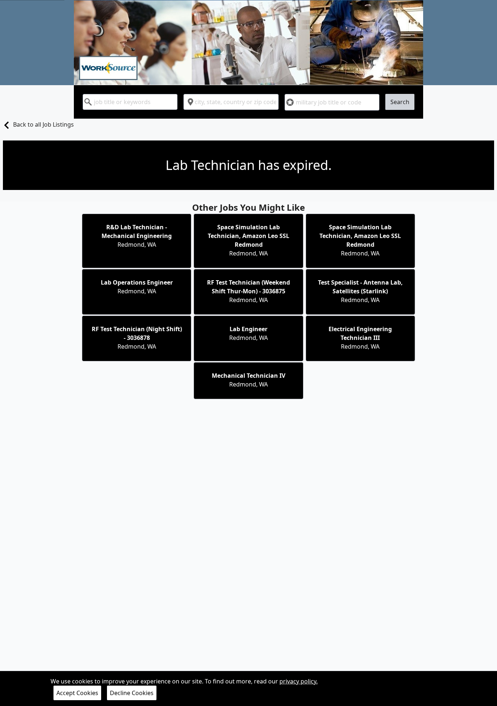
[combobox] (130, 102)
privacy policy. (298, 681)
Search (399, 102)
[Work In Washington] (248, 42)
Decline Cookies (132, 693)
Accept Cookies (77, 693)
